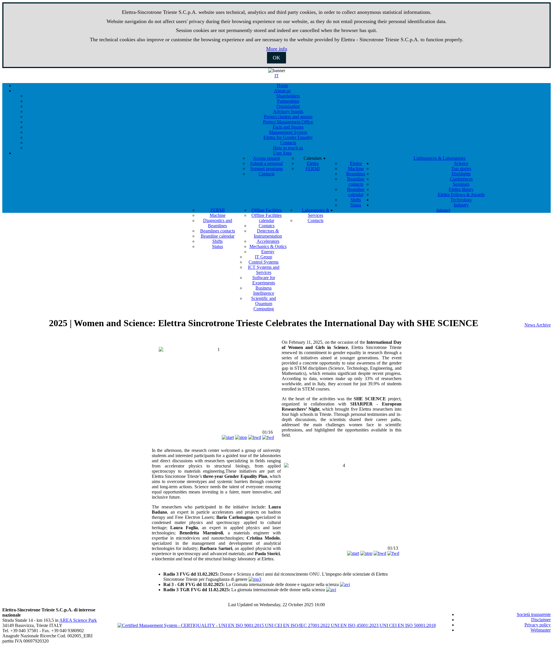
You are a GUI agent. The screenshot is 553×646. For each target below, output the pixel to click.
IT (276, 75)
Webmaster (541, 630)
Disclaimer (541, 619)
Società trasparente (534, 614)
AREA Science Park (78, 620)
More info (276, 49)
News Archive (537, 324)
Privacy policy (537, 624)
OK (276, 58)
